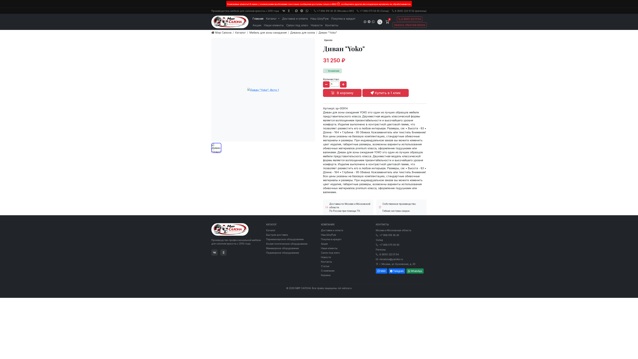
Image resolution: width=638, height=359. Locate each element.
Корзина (325, 275)
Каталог (270, 230)
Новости (316, 25)
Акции (257, 25)
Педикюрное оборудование (282, 252)
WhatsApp (416, 271)
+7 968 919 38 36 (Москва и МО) (335, 10)
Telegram (398, 271)
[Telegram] (301, 11)
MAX (383, 271)
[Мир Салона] (230, 22)
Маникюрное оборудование (282, 248)
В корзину (344, 93)
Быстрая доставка (277, 234)
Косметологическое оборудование (287, 243)
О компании (327, 270)
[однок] (289, 11)
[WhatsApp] (307, 11)
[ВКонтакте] (283, 11)
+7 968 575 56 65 (389, 244)
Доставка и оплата (295, 18)
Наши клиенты (274, 25)
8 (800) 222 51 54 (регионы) (411, 10)
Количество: (331, 79)
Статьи (325, 266)
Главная (258, 18)
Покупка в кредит (343, 18)
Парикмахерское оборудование (285, 239)
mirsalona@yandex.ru (391, 259)
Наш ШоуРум (319, 18)
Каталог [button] (271, 18)
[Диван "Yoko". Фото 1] (263, 90)
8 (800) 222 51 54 (411, 19)
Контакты (331, 25)
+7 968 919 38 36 (389, 235)
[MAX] (338, 3)
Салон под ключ (297, 25)
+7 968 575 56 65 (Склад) (374, 10)
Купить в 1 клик (387, 93)
